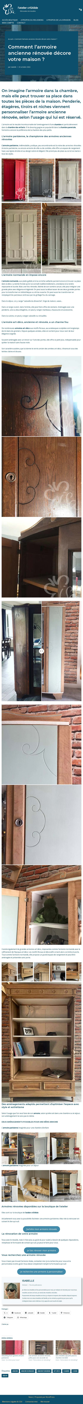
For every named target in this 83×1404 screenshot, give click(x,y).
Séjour (5, 1376)
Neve (31, 1397)
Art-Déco (57, 1371)
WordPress (50, 1397)
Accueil (10, 39)
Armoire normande (27, 1371)
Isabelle (13, 67)
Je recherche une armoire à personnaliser (41, 1271)
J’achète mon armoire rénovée (41, 1229)
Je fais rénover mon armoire (41, 1250)
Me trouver (45, 1401)
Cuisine (75, 1371)
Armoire (15, 1371)
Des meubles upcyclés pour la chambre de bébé (66, 1357)
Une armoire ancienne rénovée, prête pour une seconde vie (40, 1357)
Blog (76, 20)
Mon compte (8, 23)
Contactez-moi (31, 1401)
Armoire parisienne (44, 1371)
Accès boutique (10, 20)
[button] (41, 396)
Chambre (66, 1371)
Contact (21, 23)
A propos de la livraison (58, 20)
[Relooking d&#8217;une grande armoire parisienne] (14, 1347)
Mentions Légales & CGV (12, 1401)
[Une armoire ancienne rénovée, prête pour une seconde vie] (41, 1347)
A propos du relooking (32, 20)
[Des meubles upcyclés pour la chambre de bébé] (68, 1347)
